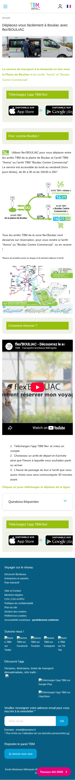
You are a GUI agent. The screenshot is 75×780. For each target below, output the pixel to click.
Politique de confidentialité (18, 603)
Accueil (6, 17)
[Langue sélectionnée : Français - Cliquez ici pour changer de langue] (69, 6)
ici (68, 733)
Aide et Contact (12, 590)
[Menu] (5, 6)
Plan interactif (11, 582)
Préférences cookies (15, 615)
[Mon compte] (60, 6)
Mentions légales (13, 595)
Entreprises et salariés (16, 578)
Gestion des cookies (15, 611)
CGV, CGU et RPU (14, 599)
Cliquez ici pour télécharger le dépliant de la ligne (36, 487)
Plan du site (10, 607)
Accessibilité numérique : (31, 620)
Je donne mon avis (21, 753)
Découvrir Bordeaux (15, 574)
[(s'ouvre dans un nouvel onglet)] (10, 644)
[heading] (37, 501)
